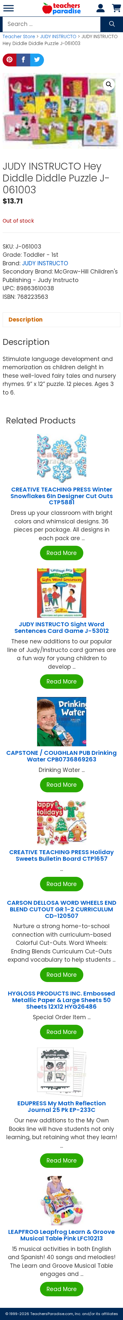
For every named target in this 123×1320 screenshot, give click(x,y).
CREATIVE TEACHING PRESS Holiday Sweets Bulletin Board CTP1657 (61, 855)
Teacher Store (19, 36)
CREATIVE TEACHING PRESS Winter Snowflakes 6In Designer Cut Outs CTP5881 (61, 496)
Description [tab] (26, 320)
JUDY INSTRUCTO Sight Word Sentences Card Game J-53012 (61, 627)
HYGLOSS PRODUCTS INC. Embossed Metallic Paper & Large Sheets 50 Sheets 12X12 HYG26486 (61, 1000)
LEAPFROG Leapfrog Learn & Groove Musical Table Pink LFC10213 (61, 1235)
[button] (109, 84)
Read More (62, 553)
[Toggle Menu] (8, 8)
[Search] (112, 24)
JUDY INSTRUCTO (58, 36)
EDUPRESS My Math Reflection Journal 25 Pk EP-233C (61, 1106)
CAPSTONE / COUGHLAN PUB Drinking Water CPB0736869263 (61, 756)
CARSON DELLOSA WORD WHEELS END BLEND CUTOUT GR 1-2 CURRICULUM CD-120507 (61, 909)
